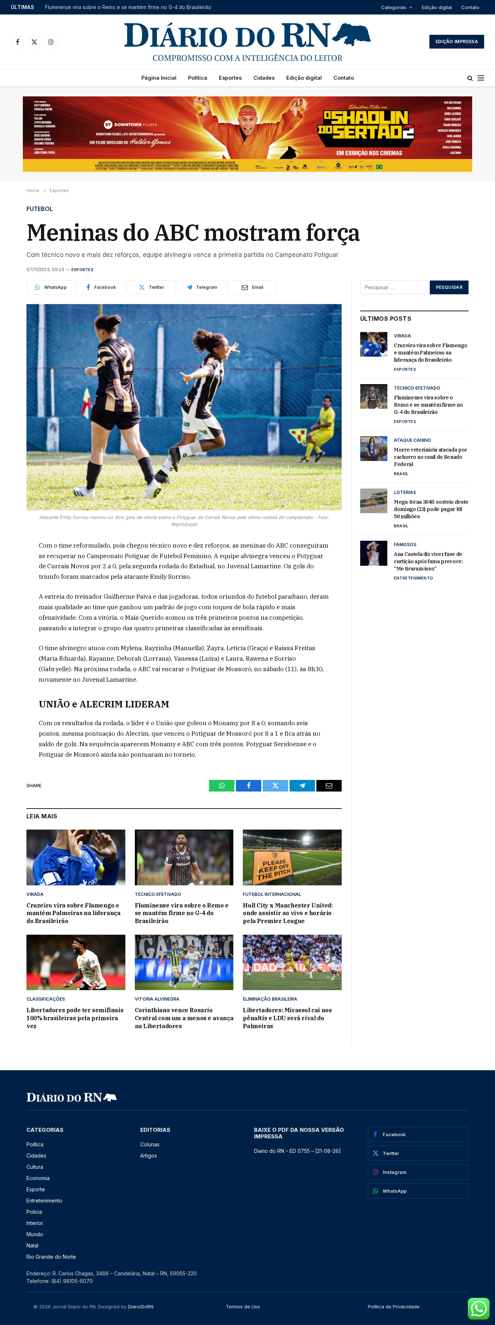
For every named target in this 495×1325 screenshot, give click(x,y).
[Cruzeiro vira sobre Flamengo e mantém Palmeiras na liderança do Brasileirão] (75, 857)
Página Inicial (158, 78)
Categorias (393, 7)
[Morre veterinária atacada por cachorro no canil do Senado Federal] (373, 448)
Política (197, 78)
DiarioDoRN (140, 1306)
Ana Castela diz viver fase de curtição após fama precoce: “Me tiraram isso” (428, 561)
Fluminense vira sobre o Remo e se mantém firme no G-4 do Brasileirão (128, 7)
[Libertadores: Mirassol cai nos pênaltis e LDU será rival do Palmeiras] (292, 962)
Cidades (264, 78)
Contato (470, 7)
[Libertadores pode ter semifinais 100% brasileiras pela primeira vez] (75, 962)
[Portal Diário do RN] (247, 41)
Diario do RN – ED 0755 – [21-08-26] (297, 1151)
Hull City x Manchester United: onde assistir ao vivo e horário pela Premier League (288, 913)
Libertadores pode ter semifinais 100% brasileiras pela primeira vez (74, 1018)
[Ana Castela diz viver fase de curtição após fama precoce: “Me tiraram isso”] (373, 553)
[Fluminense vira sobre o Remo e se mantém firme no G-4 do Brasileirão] (184, 857)
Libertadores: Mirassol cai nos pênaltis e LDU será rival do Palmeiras (287, 1018)
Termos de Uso (243, 1306)
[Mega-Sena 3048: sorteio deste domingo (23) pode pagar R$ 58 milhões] (373, 501)
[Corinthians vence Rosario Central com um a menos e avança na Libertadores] (184, 962)
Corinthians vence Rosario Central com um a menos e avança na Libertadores (184, 1018)
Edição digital (437, 7)
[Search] (470, 78)
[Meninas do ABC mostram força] (184, 407)
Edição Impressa (457, 41)
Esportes (230, 78)
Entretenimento (413, 578)
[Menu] (481, 78)
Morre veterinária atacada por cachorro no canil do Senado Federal (430, 457)
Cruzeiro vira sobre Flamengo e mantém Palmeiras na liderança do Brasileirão (73, 913)
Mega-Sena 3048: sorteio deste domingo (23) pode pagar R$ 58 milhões (431, 509)
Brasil (401, 473)
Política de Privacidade (394, 1306)
